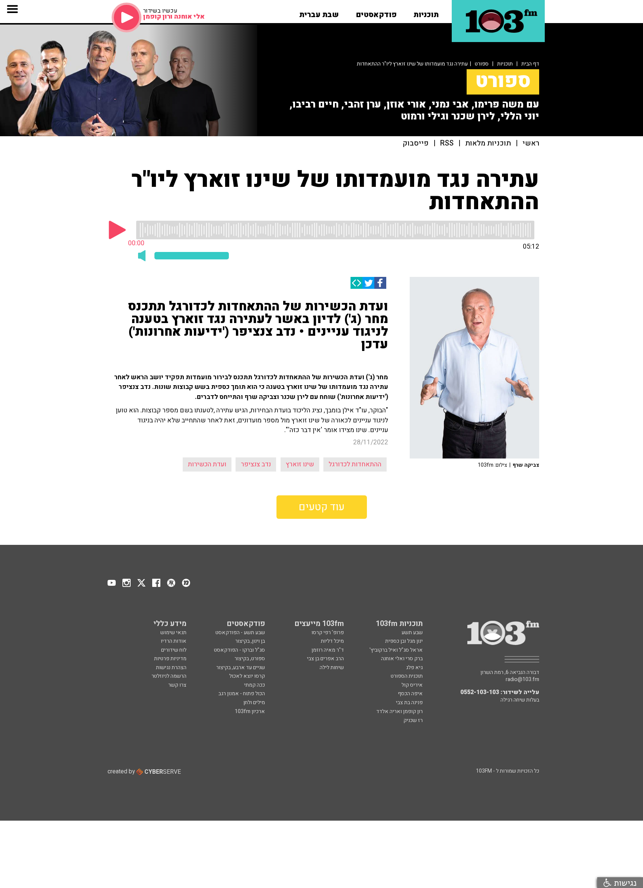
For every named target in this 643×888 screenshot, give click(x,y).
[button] (426, 12)
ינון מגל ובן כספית (404, 641)
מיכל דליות (332, 641)
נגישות (624, 882)
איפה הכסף (410, 693)
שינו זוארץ (300, 464)
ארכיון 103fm (250, 711)
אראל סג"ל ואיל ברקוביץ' (396, 650)
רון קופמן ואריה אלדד (399, 711)
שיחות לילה (332, 667)
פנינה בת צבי (409, 702)
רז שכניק (413, 720)
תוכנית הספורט (407, 676)
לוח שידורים (173, 650)
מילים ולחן (254, 702)
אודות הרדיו (173, 641)
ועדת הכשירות (207, 464)
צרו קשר (177, 685)
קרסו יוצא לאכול (247, 676)
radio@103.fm (522, 679)
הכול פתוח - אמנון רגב (241, 693)
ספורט (482, 64)
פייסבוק (416, 143)
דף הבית (530, 64)
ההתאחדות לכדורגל (355, 464)
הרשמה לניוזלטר (168, 676)
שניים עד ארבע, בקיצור (240, 667)
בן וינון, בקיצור (250, 641)
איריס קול (412, 685)
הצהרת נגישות (171, 667)
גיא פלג (414, 667)
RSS (447, 143)
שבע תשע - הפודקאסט (240, 632)
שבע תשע (412, 632)
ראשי (530, 143)
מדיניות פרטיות (170, 658)
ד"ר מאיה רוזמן (327, 650)
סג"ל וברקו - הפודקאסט (239, 650)
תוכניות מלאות (488, 143)
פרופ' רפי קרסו (327, 632)
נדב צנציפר (256, 464)
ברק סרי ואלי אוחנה (402, 658)
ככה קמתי (254, 685)
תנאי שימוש (173, 632)
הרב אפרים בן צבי (325, 658)
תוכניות (505, 64)
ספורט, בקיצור (249, 658)
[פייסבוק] (380, 283)
